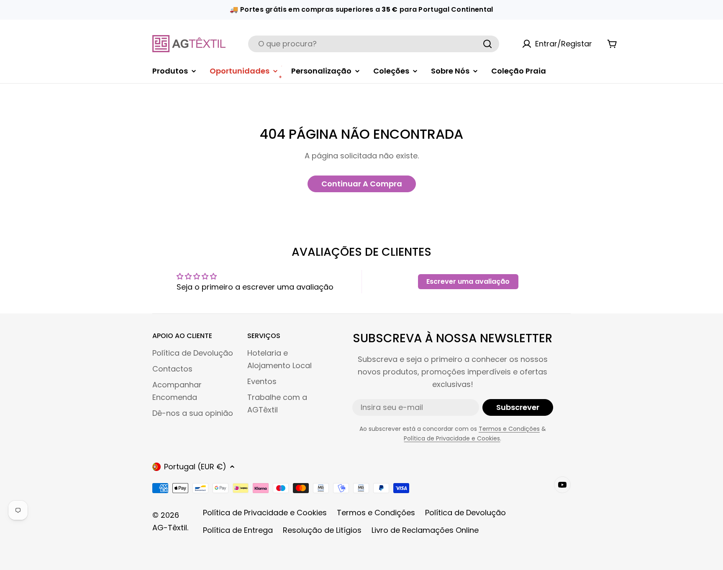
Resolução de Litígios (322, 530)
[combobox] (373, 44)
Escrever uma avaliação (468, 281)
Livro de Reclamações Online (425, 530)
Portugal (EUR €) (195, 466)
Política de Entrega (238, 530)
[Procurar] (487, 44)
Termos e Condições (509, 429)
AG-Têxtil (169, 527)
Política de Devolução (465, 512)
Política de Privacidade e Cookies (452, 438)
